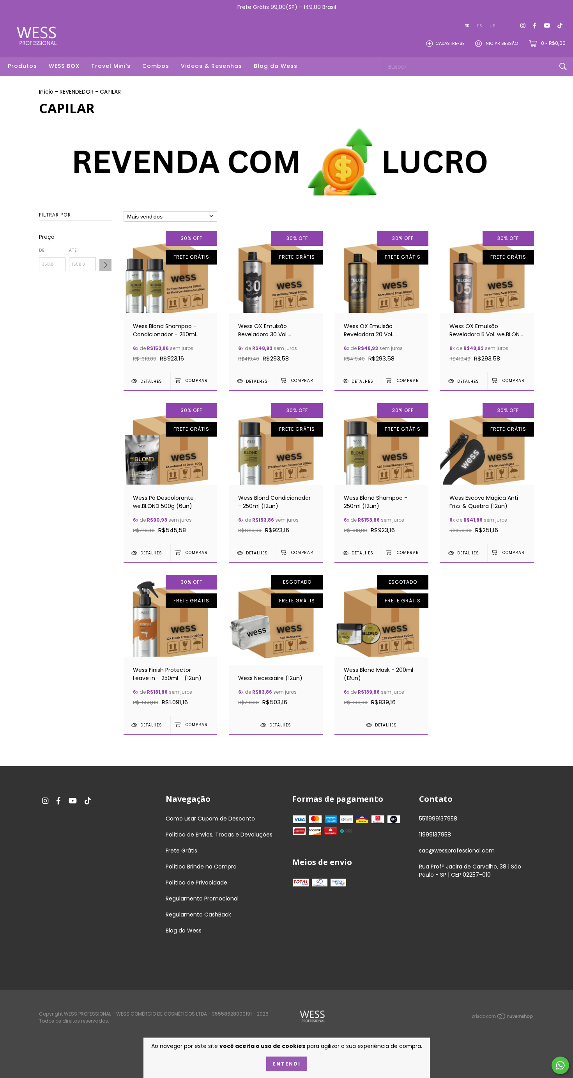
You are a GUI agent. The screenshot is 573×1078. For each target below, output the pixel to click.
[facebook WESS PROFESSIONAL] (534, 26)
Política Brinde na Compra (201, 866)
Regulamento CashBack (198, 914)
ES (479, 26)
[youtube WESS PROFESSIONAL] (547, 26)
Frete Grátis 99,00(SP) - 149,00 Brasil (286, 7)
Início (46, 92)
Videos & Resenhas (211, 66)
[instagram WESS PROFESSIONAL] (523, 26)
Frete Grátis (181, 850)
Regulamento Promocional (202, 898)
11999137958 (435, 834)
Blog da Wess (275, 66)
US (492, 26)
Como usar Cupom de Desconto (210, 818)
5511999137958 (438, 818)
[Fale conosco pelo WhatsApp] (560, 1065)
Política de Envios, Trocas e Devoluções (219, 834)
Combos (155, 66)
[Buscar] (563, 66)
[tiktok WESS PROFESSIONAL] (560, 26)
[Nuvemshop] (503, 1018)
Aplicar (105, 265)
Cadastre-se (450, 43)
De (41, 250)
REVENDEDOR (77, 92)
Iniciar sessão (501, 43)
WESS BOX (64, 66)
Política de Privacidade (196, 882)
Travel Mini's (111, 66)
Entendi (287, 1063)
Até (73, 250)
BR (467, 26)
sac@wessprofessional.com (457, 850)
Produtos (22, 66)
